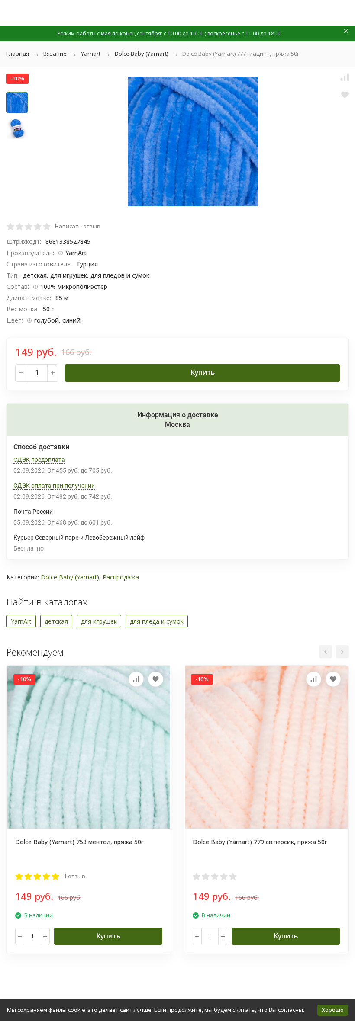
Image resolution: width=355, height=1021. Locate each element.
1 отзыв (74, 876)
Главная (17, 54)
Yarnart (90, 54)
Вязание (55, 54)
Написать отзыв (77, 226)
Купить (202, 372)
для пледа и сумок (157, 621)
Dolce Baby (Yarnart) (141, 54)
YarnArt (21, 621)
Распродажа (121, 577)
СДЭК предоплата (39, 459)
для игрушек (99, 621)
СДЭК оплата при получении (54, 485)
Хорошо (333, 1010)
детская (56, 621)
